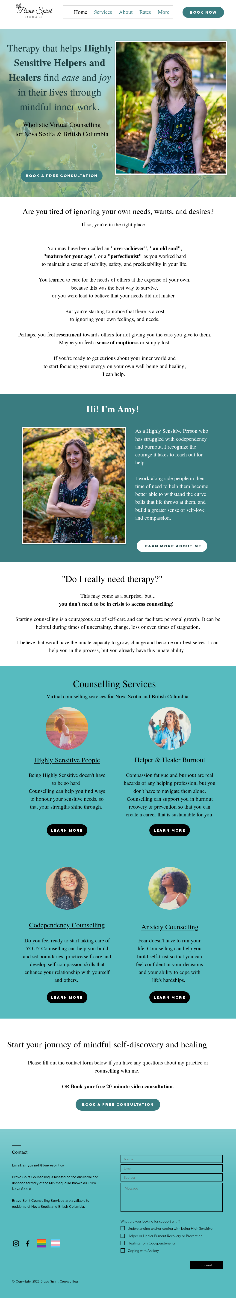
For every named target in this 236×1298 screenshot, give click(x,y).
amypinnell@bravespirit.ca (43, 1165)
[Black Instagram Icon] (16, 1243)
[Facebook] (28, 1243)
